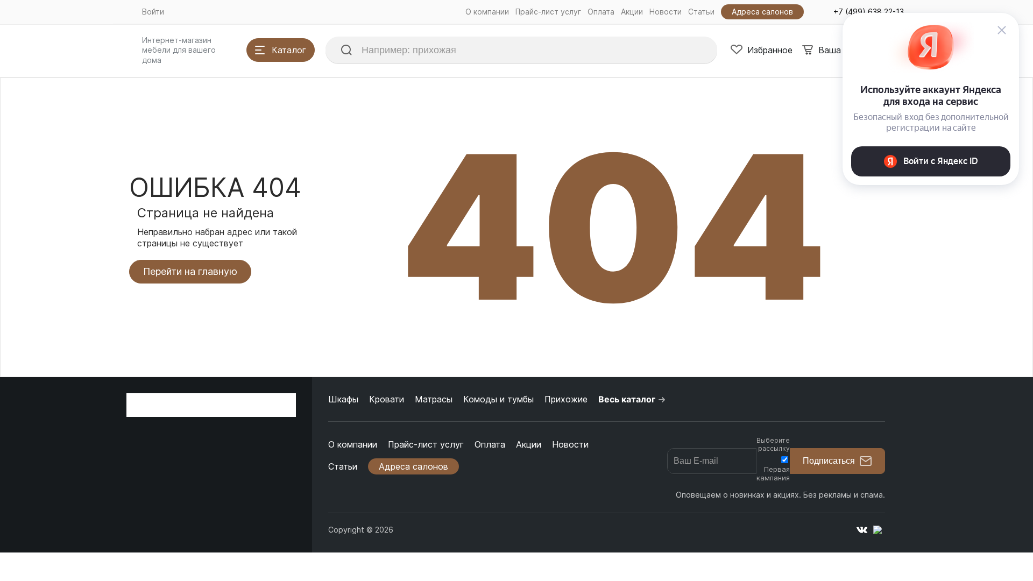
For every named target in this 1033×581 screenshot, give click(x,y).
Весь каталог (626, 399)
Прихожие (566, 399)
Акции (632, 11)
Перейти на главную (190, 271)
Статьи (701, 11)
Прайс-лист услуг (548, 11)
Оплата (601, 11)
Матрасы (433, 399)
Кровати (386, 399)
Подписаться (829, 460)
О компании (487, 11)
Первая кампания (773, 473)
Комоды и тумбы (498, 399)
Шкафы (343, 399)
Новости (665, 11)
